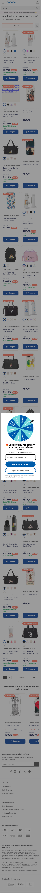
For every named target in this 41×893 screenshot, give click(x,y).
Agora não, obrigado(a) (20, 471)
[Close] (37, 415)
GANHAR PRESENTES (20, 464)
